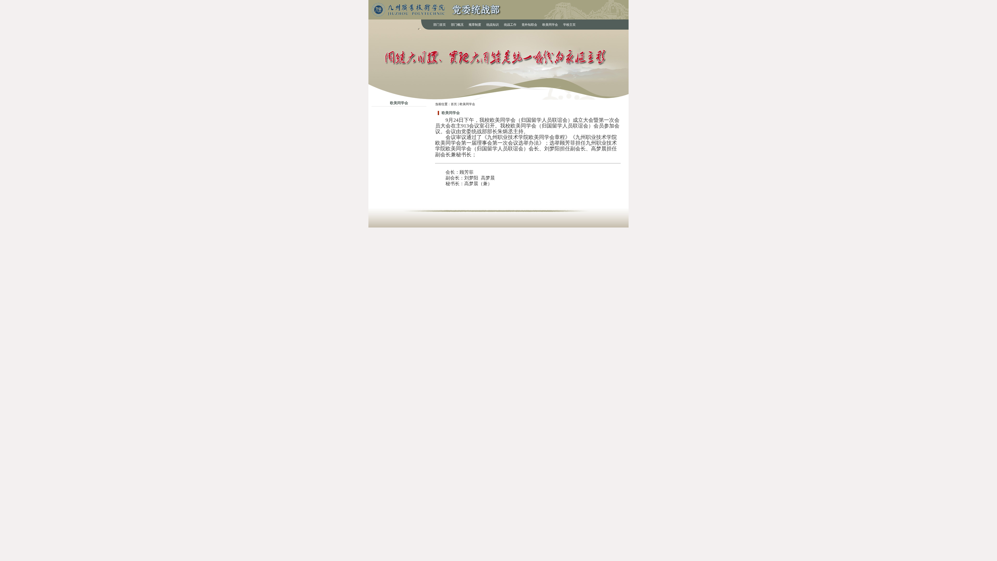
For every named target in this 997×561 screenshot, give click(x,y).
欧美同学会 (467, 104)
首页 (454, 104)
